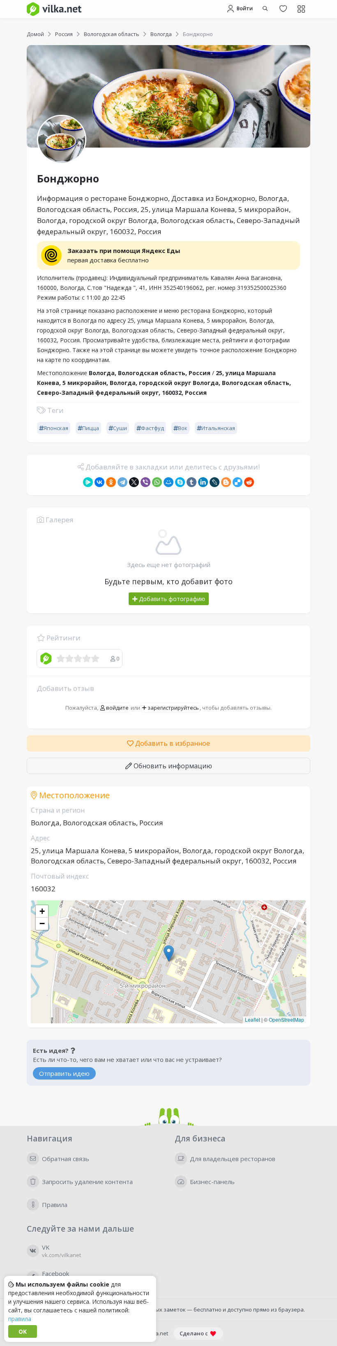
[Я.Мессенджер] (88, 482)
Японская (56, 428)
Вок (182, 428)
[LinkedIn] (203, 482)
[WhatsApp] (157, 482)
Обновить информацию (172, 765)
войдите (117, 707)
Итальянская (218, 428)
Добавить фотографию (171, 599)
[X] (134, 482)
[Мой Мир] (168, 482)
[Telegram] (122, 482)
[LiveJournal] (214, 482)
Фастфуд (152, 428)
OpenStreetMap (286, 1019)
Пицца (90, 428)
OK (22, 1331)
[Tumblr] (191, 482)
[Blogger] (226, 482)
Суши (120, 428)
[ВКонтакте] (99, 482)
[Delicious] (237, 482)
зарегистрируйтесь (172, 707)
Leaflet (252, 1019)
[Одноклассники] (111, 482)
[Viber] (145, 482)
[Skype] (180, 482)
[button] (169, 953)
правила (19, 1319)
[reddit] (249, 482)
